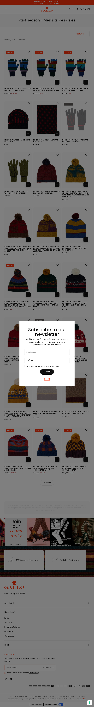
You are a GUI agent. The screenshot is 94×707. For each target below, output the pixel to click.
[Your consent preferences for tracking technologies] (89, 702)
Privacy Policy (54, 366)
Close (47, 379)
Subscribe (47, 372)
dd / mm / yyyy (32, 360)
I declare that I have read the (43, 366)
